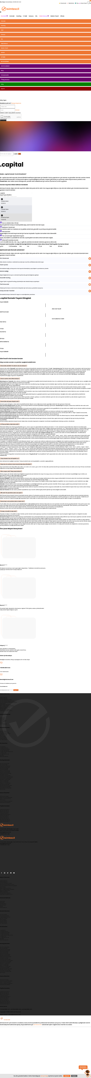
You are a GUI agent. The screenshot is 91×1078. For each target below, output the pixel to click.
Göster (17, 110)
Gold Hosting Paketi (4, 769)
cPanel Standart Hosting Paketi (6, 777)
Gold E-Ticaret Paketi (4, 781)
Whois (62, 16)
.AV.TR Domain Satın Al (5, 821)
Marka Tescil (55, 16)
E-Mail (25, 16)
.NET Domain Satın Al (4, 810)
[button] (87, 1073)
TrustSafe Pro (2, 746)
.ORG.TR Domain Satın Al (5, 820)
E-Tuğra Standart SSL (4, 750)
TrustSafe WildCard (4, 748)
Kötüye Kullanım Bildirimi (5, 709)
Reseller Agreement (4, 708)
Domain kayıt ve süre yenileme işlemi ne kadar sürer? (12, 501)
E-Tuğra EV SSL (3, 752)
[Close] (88, 2)
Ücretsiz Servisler (3, 738)
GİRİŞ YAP (3, 120)
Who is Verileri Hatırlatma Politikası (7, 705)
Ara (19, 153)
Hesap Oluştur (84, 3)
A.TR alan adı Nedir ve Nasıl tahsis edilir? (10, 424)
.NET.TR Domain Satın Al (5, 819)
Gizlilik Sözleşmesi (3, 698)
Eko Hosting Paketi (3, 764)
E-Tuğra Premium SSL (4, 754)
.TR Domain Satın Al (4, 813)
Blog (78, 3)
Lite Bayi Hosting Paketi (4, 784)
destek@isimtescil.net (6, 679)
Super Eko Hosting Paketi (5, 766)
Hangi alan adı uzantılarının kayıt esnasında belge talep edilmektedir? (16, 464)
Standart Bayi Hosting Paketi (6, 785)
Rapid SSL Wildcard (4, 756)
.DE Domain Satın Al (4, 816)
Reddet (74, 1076)
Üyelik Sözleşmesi (3, 697)
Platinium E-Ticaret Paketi (5, 783)
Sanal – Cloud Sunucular (5, 798)
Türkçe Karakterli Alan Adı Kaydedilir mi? (10, 458)
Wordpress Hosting (4, 774)
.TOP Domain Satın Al (4, 815)
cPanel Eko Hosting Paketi (5, 775)
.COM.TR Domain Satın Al (5, 814)
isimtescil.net (37, 1024)
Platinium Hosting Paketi (5, 771)
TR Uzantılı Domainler (4, 732)
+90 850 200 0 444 (17, 2)
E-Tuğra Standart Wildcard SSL (6, 751)
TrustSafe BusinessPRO (5, 749)
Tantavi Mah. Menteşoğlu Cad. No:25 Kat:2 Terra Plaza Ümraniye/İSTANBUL (9, 829)
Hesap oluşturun (16, 103)
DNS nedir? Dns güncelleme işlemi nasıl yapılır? (11, 492)
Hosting (18, 16)
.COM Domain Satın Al (4, 809)
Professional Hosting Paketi (5, 773)
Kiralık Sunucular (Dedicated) (6, 797)
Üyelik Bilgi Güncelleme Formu (6, 710)
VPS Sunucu (2, 799)
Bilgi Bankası (71, 3)
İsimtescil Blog (3, 720)
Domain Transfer (3, 734)
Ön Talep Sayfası (3, 739)
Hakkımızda (2, 718)
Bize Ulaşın (2, 719)
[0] (1, 94)
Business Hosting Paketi (5, 772)
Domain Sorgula (3, 731)
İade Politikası (3, 703)
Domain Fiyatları (3, 737)
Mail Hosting (2, 789)
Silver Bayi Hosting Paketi (5, 786)
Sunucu (31, 16)
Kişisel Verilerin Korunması (5, 704)
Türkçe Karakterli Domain (5, 733)
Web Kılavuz (43, 16)
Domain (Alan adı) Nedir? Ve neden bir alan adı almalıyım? (13, 365)
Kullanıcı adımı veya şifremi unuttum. (10, 113)
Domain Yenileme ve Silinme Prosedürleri (8, 702)
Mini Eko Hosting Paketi (4, 763)
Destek (1, 722)
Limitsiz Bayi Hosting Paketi (5, 788)
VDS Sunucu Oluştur (4, 796)
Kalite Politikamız (3, 724)
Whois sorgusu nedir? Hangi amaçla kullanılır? (11, 471)
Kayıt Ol (16, 690)
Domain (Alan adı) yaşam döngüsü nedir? (10, 401)
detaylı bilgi (44, 1076)
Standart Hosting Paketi (5, 767)
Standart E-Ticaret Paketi (5, 779)
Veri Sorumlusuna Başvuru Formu (7, 701)
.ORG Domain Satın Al (4, 812)
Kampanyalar (63, 3)
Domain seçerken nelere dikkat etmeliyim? (10, 378)
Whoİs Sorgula (3, 736)
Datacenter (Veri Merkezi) (5, 802)
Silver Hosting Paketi (4, 768)
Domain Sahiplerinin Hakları (6, 699)
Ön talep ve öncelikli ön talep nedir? (9, 511)
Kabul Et (67, 1076)
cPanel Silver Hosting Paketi (5, 778)
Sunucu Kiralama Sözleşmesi (6, 801)
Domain (3, 16)
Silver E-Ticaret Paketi (4, 780)
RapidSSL (2, 755)
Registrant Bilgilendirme (5, 707)
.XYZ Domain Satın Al (4, 818)
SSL (36, 16)
